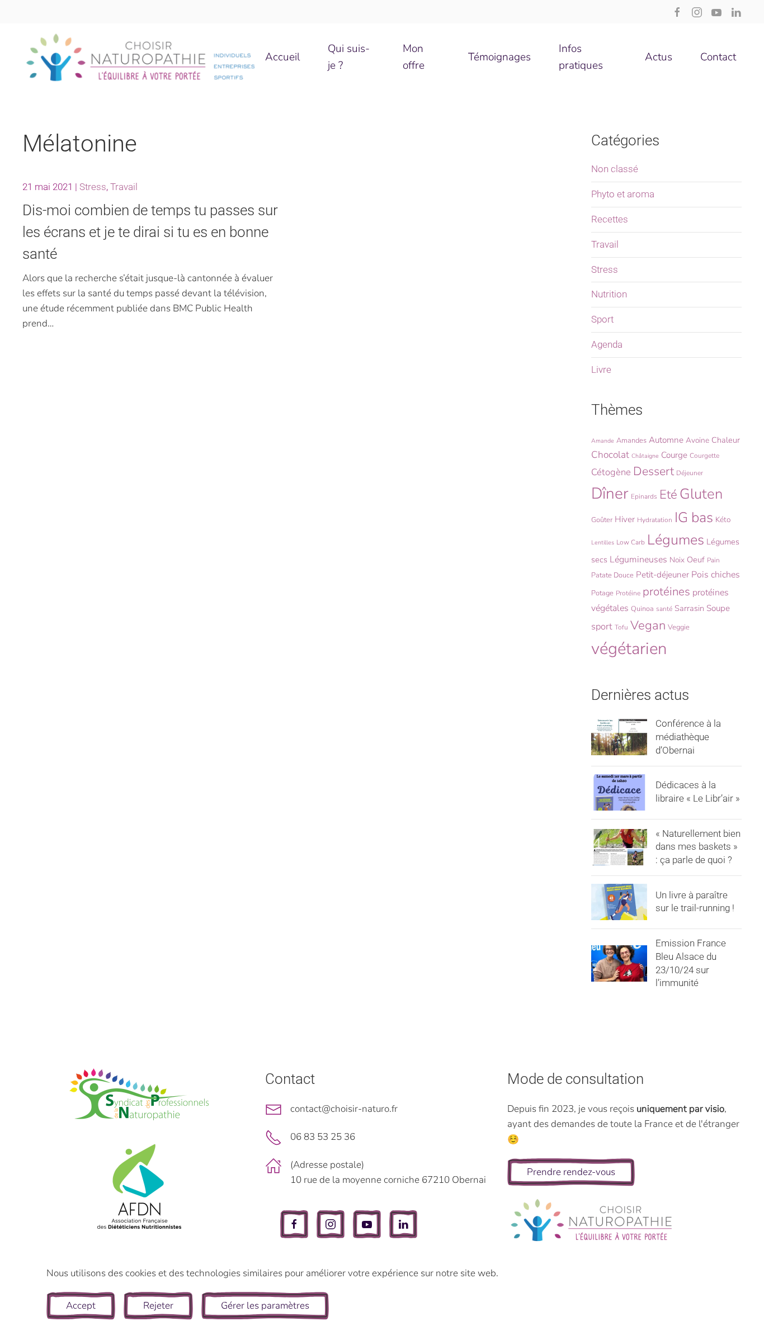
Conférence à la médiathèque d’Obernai (688, 737)
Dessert (653, 471)
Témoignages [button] (499, 57)
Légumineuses (638, 559)
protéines (666, 591)
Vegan (648, 625)
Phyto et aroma (622, 194)
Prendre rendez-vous (571, 1172)
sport (601, 626)
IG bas (694, 517)
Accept (81, 1305)
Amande (602, 441)
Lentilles (602, 542)
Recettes (609, 219)
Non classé (614, 168)
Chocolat (610, 454)
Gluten (701, 494)
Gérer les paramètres (265, 1305)
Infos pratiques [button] (581, 57)
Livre (601, 369)
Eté (668, 494)
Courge (674, 455)
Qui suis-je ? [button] (349, 57)
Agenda (606, 344)
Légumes (675, 540)
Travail (124, 186)
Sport (602, 319)
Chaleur (725, 440)
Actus (658, 57)
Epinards (644, 496)
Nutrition (609, 294)
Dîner (610, 493)
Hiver (625, 519)
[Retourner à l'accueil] (141, 57)
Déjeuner (689, 472)
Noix (677, 560)
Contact (718, 57)
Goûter (601, 520)
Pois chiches (715, 575)
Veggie (679, 627)
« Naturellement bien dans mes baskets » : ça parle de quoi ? (698, 847)
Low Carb (630, 542)
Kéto (722, 519)
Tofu (621, 627)
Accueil (282, 57)
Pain (713, 560)
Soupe (718, 608)
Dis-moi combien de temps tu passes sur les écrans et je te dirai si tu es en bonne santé (150, 232)
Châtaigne (645, 456)
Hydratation (654, 519)
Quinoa (642, 609)
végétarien (629, 648)
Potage (602, 593)
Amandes (631, 440)
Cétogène (611, 472)
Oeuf (696, 559)
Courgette (704, 455)
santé (664, 608)
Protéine (628, 593)
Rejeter (158, 1305)
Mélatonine (79, 143)
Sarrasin (689, 608)
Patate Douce (612, 575)
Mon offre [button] (414, 57)
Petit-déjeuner (662, 574)
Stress (92, 186)
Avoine (697, 440)
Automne (666, 440)
